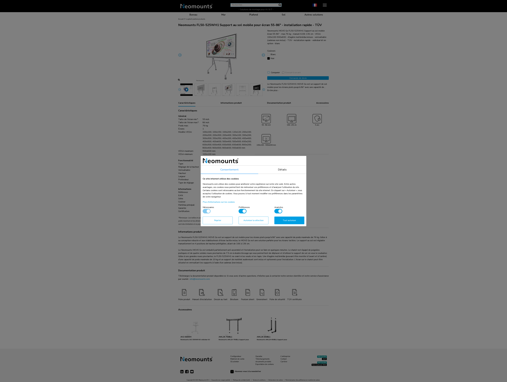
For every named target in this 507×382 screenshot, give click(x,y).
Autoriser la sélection (253, 220)
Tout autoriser (289, 220)
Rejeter (217, 220)
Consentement (229, 169)
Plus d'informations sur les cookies (219, 202)
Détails (282, 169)
